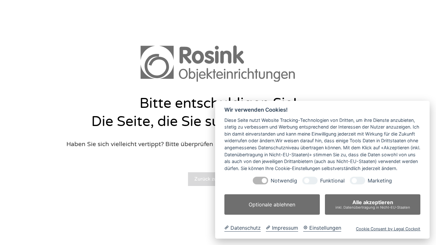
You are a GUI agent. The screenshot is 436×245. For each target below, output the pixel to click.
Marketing (380, 181)
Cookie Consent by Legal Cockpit (388, 228)
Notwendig (284, 181)
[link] (218, 63)
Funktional (332, 181)
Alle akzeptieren (372, 204)
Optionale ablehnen (272, 204)
